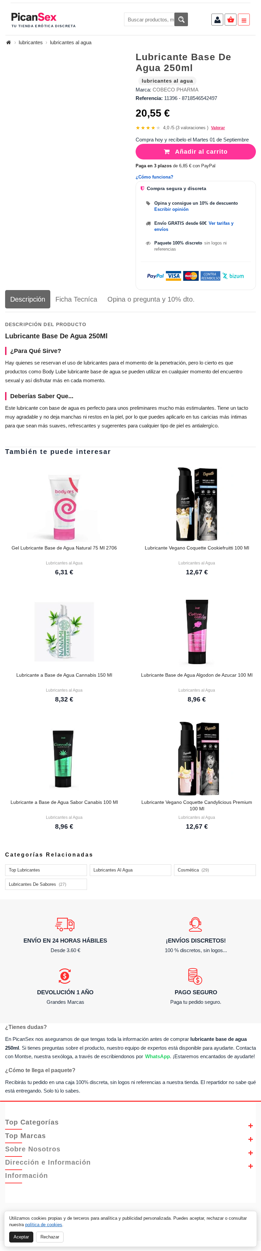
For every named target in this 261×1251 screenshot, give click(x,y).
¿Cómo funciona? (154, 177)
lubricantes (31, 42)
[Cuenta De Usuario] (217, 20)
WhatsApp (157, 1056)
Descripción (27, 299)
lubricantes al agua (70, 42)
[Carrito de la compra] (231, 20)
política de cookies (43, 1224)
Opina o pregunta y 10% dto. (151, 299)
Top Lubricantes (24, 870)
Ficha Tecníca (76, 299)
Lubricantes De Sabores (37, 884)
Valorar (218, 127)
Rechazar (49, 1236)
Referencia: (149, 98)
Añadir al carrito (200, 151)
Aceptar (21, 1236)
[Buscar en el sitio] (181, 19)
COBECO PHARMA (175, 89)
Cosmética (193, 870)
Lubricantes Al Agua (113, 870)
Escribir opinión (171, 209)
